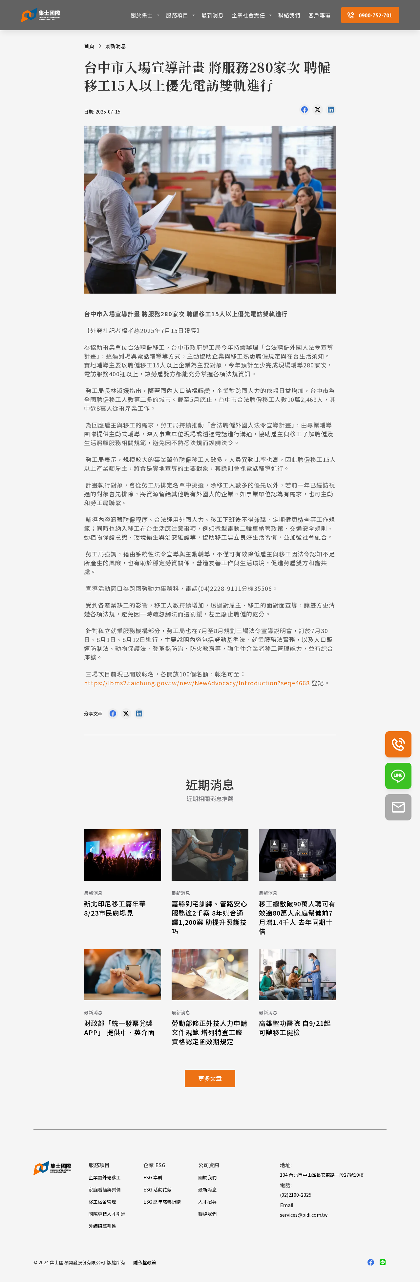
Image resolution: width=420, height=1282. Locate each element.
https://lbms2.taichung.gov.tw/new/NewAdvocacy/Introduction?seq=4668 (197, 682)
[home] (40, 15)
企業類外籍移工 (105, 1177)
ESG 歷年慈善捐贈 (162, 1201)
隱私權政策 (144, 1262)
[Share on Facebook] (304, 111)
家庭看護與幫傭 (105, 1189)
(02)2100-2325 (295, 1194)
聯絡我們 (289, 15)
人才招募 (207, 1201)
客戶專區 (319, 15)
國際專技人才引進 (107, 1213)
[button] (145, 15)
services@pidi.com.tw (303, 1214)
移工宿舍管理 (102, 1201)
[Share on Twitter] (318, 111)
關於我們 (207, 1177)
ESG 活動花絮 (157, 1189)
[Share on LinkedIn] (331, 111)
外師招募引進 (102, 1226)
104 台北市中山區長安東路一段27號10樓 (322, 1174)
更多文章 (210, 1078)
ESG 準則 (152, 1177)
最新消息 (212, 15)
